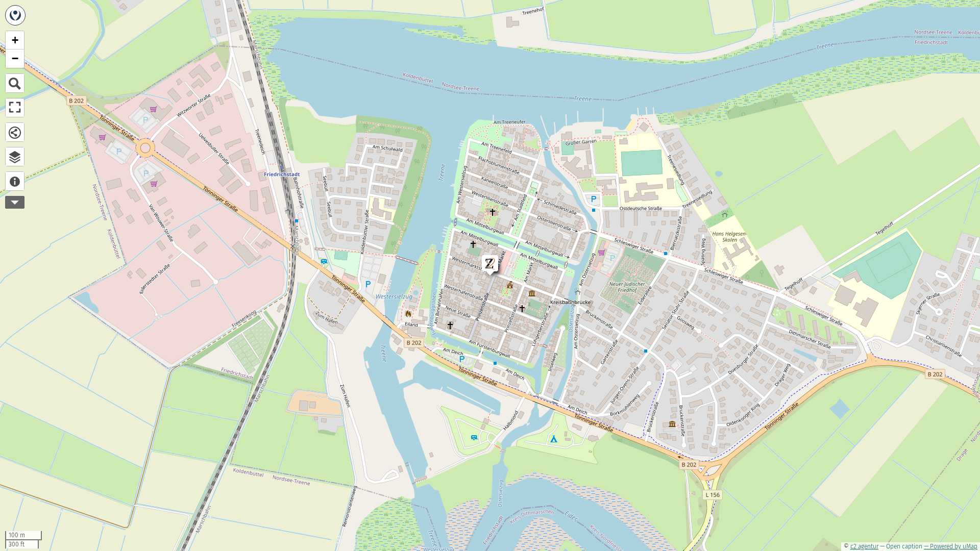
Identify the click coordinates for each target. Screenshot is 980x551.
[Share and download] (15, 132)
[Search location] (15, 83)
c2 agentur (864, 546)
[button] (485, 258)
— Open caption (901, 546)
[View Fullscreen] (15, 107)
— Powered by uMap (950, 546)
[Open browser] (15, 156)
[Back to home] (15, 15)
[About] (15, 181)
